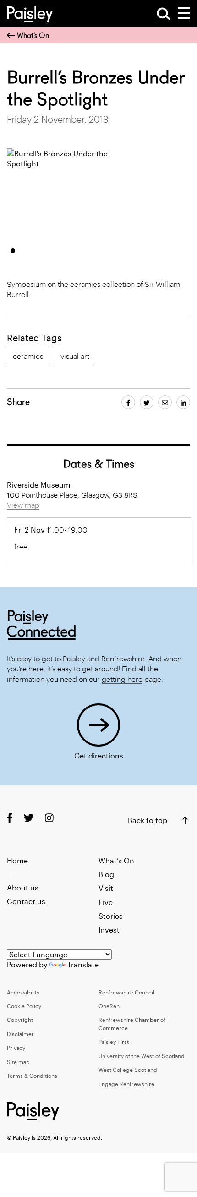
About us (22, 887)
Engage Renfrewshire (126, 1084)
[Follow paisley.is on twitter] (28, 817)
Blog (106, 874)
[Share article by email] (165, 402)
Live (105, 902)
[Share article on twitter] (146, 402)
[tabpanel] (63, 194)
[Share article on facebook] (128, 402)
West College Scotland (127, 1069)
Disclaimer (20, 1034)
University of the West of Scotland (141, 1056)
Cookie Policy (24, 1006)
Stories (110, 915)
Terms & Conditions (32, 1075)
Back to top (147, 820)
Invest (109, 929)
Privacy (16, 1047)
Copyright (20, 1019)
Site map (18, 1062)
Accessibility (23, 992)
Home (17, 860)
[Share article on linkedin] (183, 402)
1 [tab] (13, 250)
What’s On (33, 35)
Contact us (26, 901)
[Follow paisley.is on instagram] (49, 817)
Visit (105, 888)
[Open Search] (163, 13)
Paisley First (113, 1041)
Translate (83, 964)
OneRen (109, 1006)
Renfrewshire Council (126, 992)
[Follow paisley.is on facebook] (9, 817)
